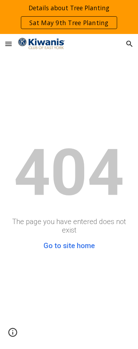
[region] (69, 17)
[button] (8, 43)
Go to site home (69, 245)
